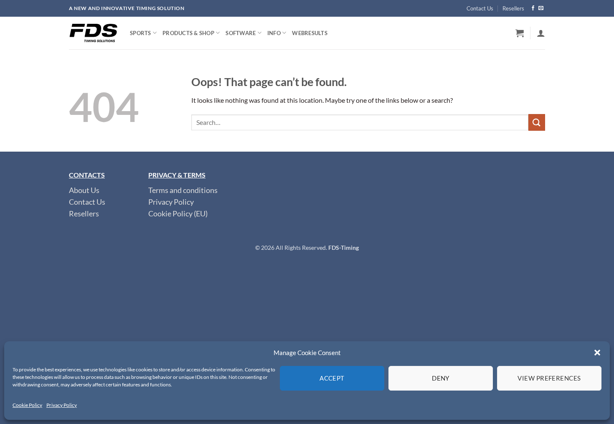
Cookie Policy (27, 405)
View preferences (549, 378)
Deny (440, 378)
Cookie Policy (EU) (178, 213)
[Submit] (536, 122)
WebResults (309, 33)
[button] (597, 352)
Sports (140, 33)
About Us (84, 190)
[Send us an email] (540, 8)
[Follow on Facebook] (532, 8)
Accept (332, 378)
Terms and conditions (183, 190)
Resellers (513, 8)
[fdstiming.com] (93, 33)
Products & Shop (188, 33)
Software (241, 33)
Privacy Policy (61, 405)
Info (274, 33)
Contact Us (480, 8)
